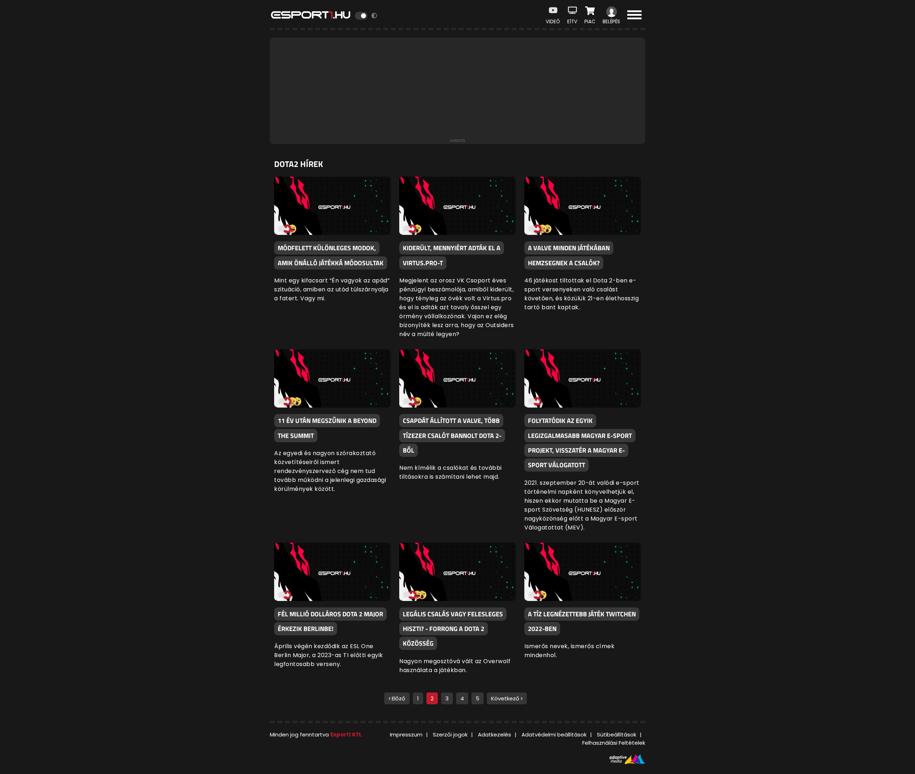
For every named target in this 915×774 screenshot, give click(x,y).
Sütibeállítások (616, 734)
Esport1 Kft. (346, 734)
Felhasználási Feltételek (613, 742)
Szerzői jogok (450, 734)
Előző (397, 698)
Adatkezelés (494, 734)
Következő (506, 698)
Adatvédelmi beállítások (554, 734)
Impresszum (406, 734)
